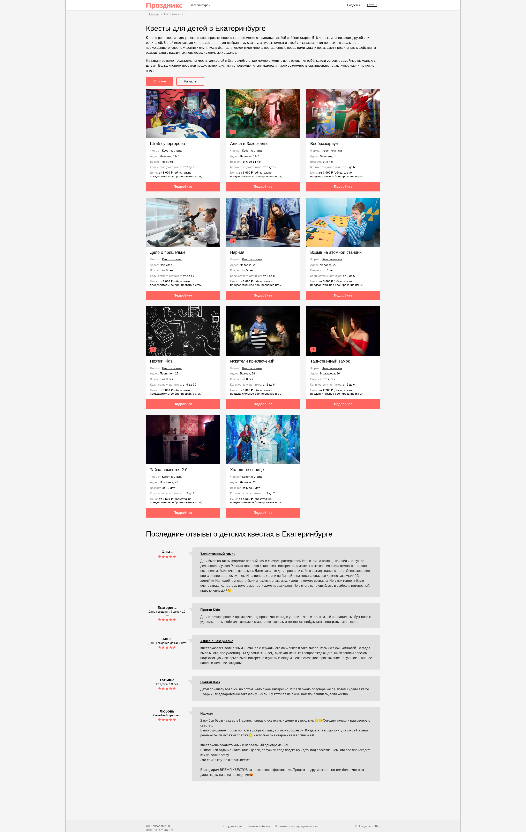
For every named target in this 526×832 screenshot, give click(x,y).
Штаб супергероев (167, 143)
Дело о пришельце (168, 252)
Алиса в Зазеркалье (249, 143)
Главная (154, 14)
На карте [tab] (190, 81)
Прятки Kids (161, 361)
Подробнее (183, 186)
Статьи (372, 5)
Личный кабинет (259, 826)
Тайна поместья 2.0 (168, 469)
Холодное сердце (247, 469)
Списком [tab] (159, 81)
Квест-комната (172, 150)
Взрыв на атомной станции (336, 252)
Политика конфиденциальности (296, 826)
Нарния (237, 252)
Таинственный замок (330, 361)
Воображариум (324, 143)
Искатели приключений (252, 361)
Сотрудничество (232, 826)
